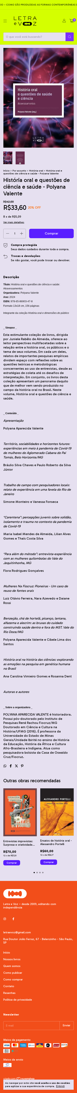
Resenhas (9, 993)
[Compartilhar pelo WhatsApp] (5, 766)
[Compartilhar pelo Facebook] (11, 766)
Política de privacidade (17, 999)
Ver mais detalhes (13, 222)
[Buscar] (70, 36)
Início (6, 170)
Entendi (60, 1086)
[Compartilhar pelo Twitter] (17, 766)
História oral (36, 170)
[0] (71, 21)
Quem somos (11, 966)
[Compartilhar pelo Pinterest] (22, 766)
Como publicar (12, 973)
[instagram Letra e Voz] (4, 919)
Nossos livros (11, 959)
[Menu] (5, 21)
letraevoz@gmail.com (17, 932)
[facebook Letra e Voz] (13, 919)
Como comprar (13, 979)
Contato (8, 986)
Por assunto (19, 170)
